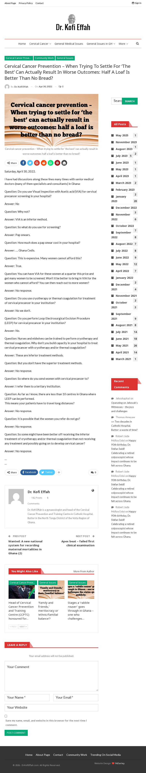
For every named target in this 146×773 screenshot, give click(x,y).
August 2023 (124, 149)
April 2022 (122, 271)
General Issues (65, 58)
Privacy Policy (26, 3)
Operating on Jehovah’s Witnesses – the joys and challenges (124, 407)
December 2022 (126, 207)
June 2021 (122, 338)
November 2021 (126, 295)
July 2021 (122, 332)
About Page (10, 3)
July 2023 (122, 156)
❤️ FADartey (118, 763)
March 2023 (123, 183)
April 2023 (122, 176)
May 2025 (122, 135)
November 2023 (126, 142)
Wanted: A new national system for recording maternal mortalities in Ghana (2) (25, 547)
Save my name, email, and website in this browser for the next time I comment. (46, 722)
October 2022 (125, 226)
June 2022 (122, 257)
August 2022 (124, 244)
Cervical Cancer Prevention (19, 58)
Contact (40, 3)
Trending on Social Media (105, 754)
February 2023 (125, 189)
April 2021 (122, 352)
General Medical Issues (69, 43)
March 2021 (123, 359)
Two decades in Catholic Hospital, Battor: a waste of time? (124, 425)
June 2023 (122, 162)
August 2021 (124, 325)
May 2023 (122, 169)
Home (22, 43)
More (122, 43)
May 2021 (122, 345)
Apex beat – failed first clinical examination (77, 543)
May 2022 (122, 264)
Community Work (44, 58)
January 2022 (124, 278)
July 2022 (122, 250)
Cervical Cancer (38, 43)
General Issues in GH (99, 43)
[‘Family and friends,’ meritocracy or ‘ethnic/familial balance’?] (51, 589)
